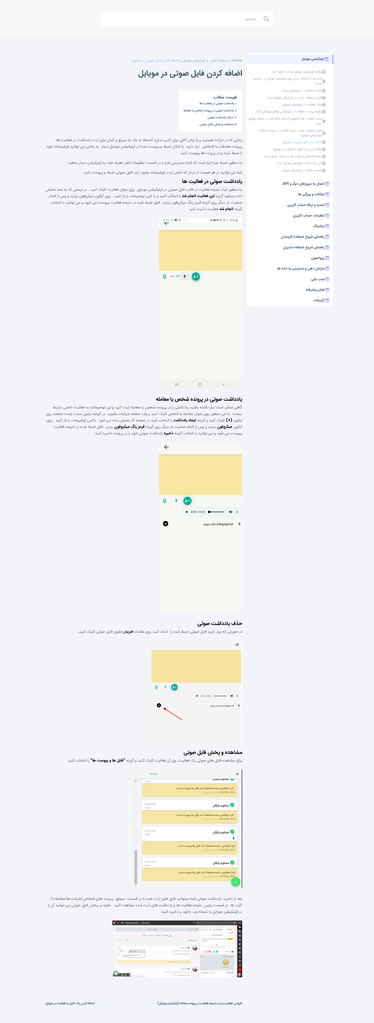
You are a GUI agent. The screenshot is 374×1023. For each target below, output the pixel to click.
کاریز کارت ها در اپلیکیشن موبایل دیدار (299, 163)
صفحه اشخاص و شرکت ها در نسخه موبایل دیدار (293, 156)
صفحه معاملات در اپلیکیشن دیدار (301, 90)
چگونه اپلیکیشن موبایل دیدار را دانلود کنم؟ (297, 71)
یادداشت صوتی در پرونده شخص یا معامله (209, 110)
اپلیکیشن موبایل (194, 61)
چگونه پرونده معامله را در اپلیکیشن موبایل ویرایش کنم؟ (289, 111)
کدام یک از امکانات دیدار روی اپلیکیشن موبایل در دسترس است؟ (287, 81)
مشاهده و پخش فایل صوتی (216, 124)
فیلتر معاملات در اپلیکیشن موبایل (302, 104)
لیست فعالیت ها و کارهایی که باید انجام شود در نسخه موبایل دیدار (285, 121)
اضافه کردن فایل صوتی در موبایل (302, 142)
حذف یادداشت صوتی (220, 117)
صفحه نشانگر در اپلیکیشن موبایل (302, 170)
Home (237, 61)
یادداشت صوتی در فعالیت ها (217, 103)
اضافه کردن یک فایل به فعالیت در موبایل (297, 149)
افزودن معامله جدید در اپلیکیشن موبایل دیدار (294, 97)
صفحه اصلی (218, 61)
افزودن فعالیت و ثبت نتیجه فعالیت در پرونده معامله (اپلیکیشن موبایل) (291, 133)
